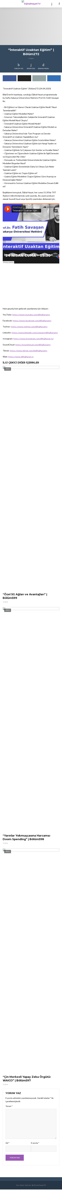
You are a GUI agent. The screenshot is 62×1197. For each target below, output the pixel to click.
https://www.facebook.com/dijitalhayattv (32, 320)
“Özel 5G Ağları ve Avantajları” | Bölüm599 (25, 596)
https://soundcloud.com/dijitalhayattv (33, 344)
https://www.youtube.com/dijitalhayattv (31, 314)
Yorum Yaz (18, 68)
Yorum (9, 1106)
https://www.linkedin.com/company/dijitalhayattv (35, 332)
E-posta (35, 1143)
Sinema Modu (43, 68)
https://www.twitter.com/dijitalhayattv (29, 326)
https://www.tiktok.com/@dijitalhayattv (28, 350)
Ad (7, 1143)
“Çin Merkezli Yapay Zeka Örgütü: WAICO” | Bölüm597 (27, 1078)
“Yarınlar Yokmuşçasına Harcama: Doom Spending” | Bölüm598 (26, 837)
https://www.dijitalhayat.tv (21, 356)
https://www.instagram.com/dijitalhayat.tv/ (33, 338)
